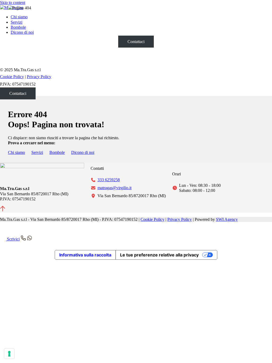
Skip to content (12, 2)
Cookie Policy (152, 219)
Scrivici (13, 239)
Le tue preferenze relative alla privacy (159, 255)
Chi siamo (16, 152)
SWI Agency (227, 219)
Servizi (37, 152)
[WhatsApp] (4, 232)
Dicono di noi (82, 152)
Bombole (57, 152)
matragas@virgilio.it (114, 187)
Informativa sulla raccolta (85, 255)
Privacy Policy (39, 76)
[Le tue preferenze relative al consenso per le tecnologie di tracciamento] (9, 354)
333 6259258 (108, 180)
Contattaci (136, 41)
